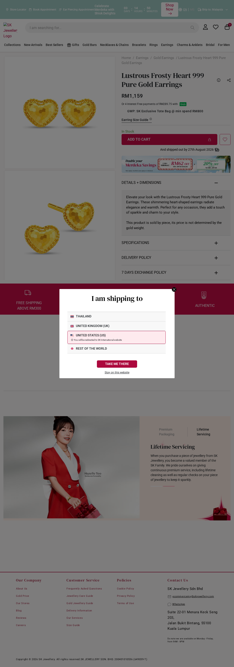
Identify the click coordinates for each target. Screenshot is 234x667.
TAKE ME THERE (117, 364)
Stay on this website (117, 372)
